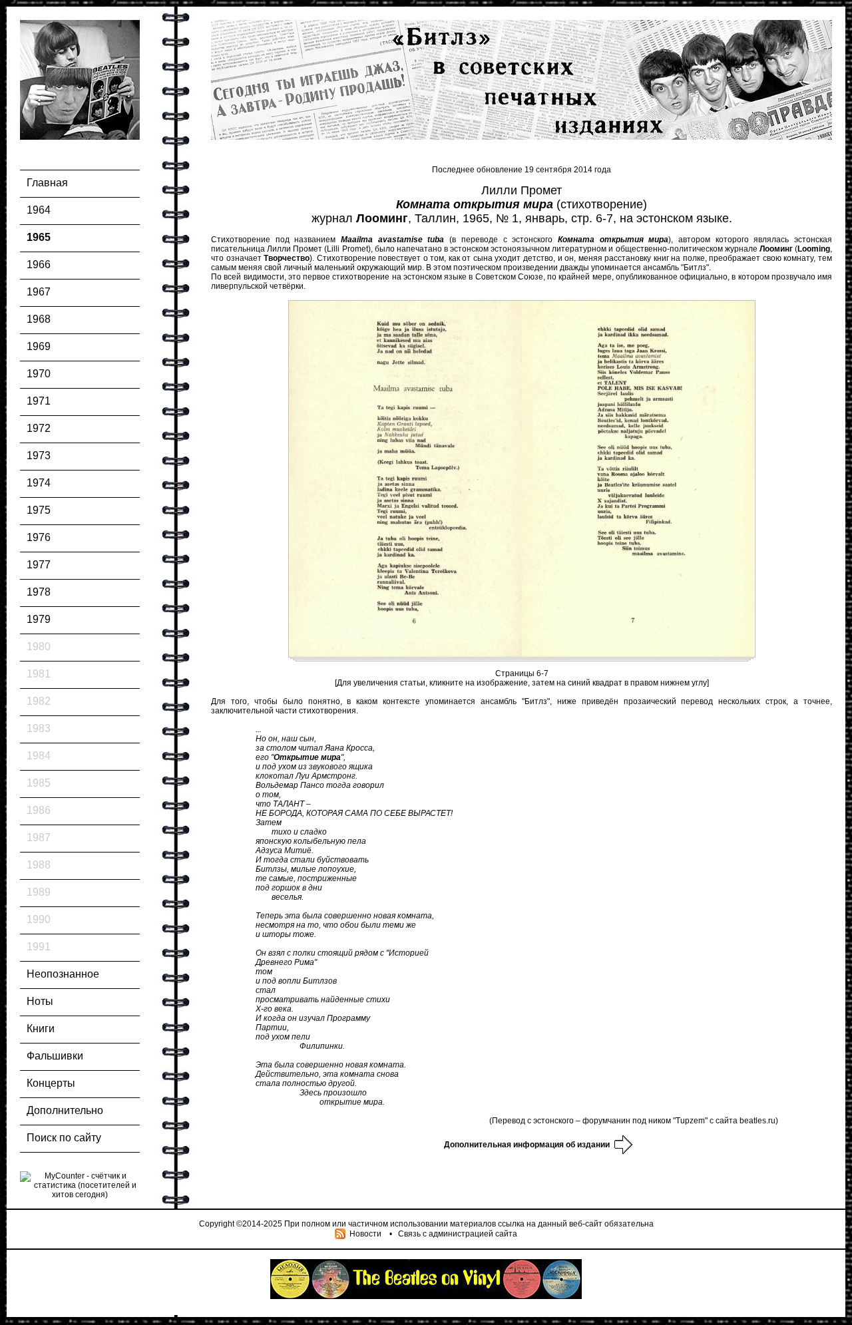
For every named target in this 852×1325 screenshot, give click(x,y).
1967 (39, 291)
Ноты (40, 1001)
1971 (39, 401)
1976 (39, 537)
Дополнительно (65, 1110)
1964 (39, 210)
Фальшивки (55, 1055)
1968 (39, 319)
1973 (39, 455)
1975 (39, 510)
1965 (39, 237)
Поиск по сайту (64, 1137)
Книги (41, 1028)
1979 (39, 619)
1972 (39, 428)
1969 (39, 346)
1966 (39, 264)
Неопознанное (63, 974)
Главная (47, 182)
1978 (39, 592)
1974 (39, 482)
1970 (39, 373)
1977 (39, 564)
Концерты (51, 1083)
